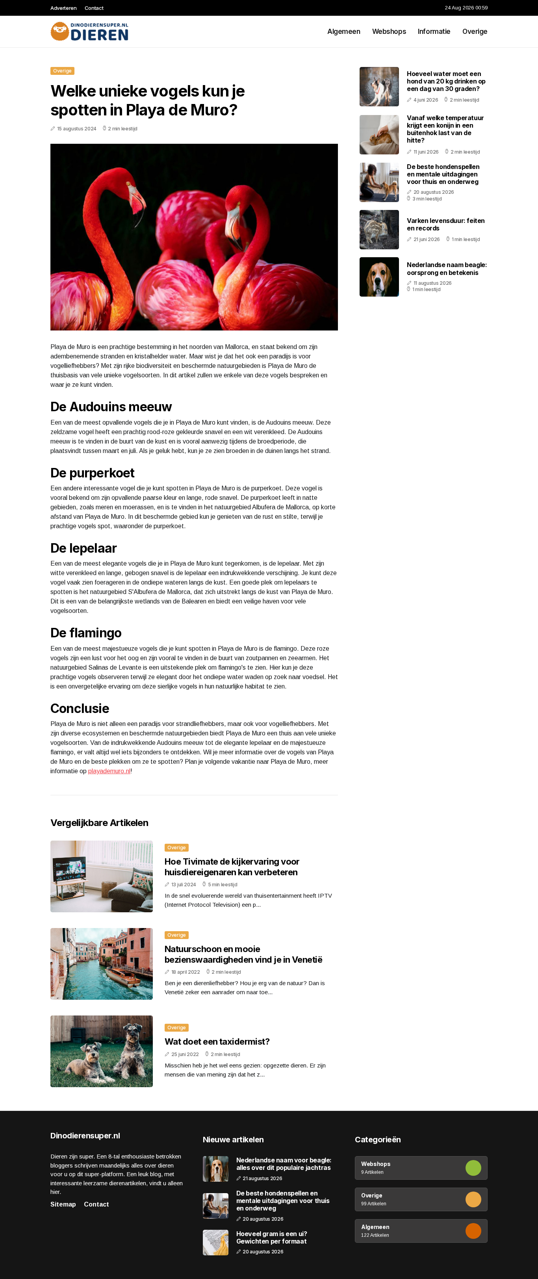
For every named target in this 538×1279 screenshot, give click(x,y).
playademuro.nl (109, 771)
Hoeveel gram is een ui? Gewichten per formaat (271, 1237)
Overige (475, 31)
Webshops (389, 31)
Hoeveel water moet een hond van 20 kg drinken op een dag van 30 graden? (446, 81)
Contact (94, 8)
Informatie (434, 31)
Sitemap (63, 1204)
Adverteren (63, 8)
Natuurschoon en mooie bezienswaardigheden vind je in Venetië (243, 954)
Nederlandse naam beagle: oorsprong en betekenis (447, 269)
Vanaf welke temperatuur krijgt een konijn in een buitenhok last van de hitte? (445, 129)
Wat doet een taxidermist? (217, 1041)
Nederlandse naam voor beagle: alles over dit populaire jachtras (284, 1163)
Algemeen (343, 31)
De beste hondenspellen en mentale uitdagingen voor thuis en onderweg (443, 174)
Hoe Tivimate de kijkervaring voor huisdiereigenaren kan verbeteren (232, 866)
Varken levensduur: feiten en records (446, 224)
